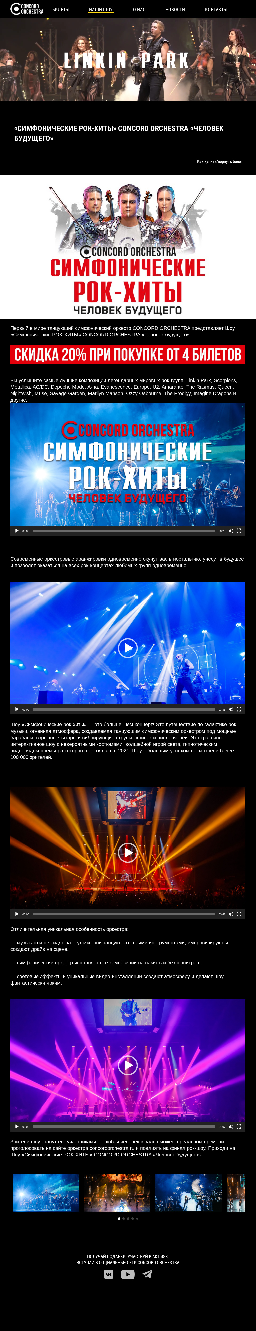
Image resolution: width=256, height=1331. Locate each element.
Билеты (60, 9)
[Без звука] (231, 530)
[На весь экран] (239, 530)
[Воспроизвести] (17, 530)
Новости (175, 9)
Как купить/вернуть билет (220, 161)
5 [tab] (137, 1219)
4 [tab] (133, 1218)
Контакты (216, 9)
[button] (128, 470)
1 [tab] (119, 1218)
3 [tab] (128, 1218)
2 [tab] (123, 1218)
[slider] (124, 531)
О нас (139, 9)
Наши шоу (101, 9)
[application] (128, 469)
